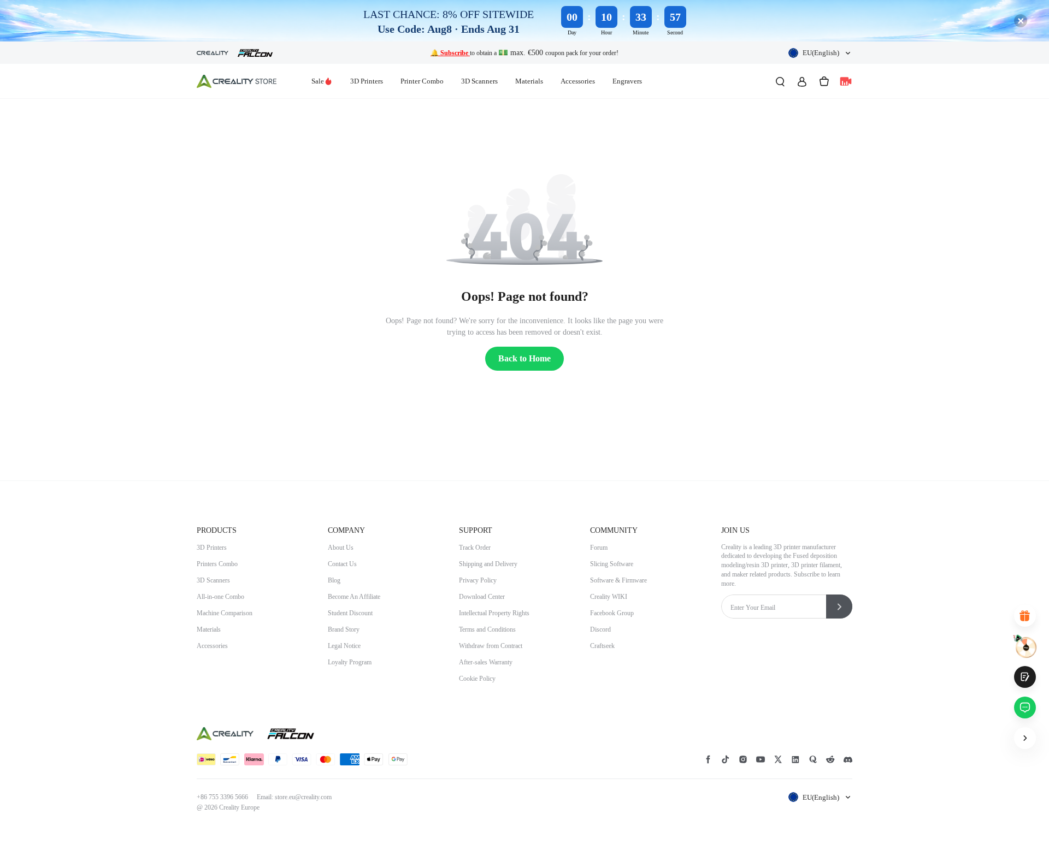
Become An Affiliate (354, 597)
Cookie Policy (477, 678)
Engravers (627, 81)
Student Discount (350, 613)
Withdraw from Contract (490, 646)
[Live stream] (845, 81)
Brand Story (344, 629)
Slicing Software (611, 564)
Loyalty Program (350, 662)
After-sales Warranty (485, 662)
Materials (529, 81)
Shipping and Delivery (488, 564)
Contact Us (342, 564)
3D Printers (366, 81)
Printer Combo (422, 81)
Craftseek (602, 646)
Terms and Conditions (487, 629)
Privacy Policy (478, 580)
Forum (599, 547)
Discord (600, 629)
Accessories (578, 81)
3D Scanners (479, 81)
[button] (820, 52)
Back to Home (524, 358)
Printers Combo (217, 564)
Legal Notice (344, 646)
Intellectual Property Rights (494, 613)
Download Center (482, 597)
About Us (340, 547)
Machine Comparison (224, 613)
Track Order (475, 547)
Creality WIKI (608, 597)
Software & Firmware (618, 580)
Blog (334, 580)
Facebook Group (612, 613)
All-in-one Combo (220, 597)
